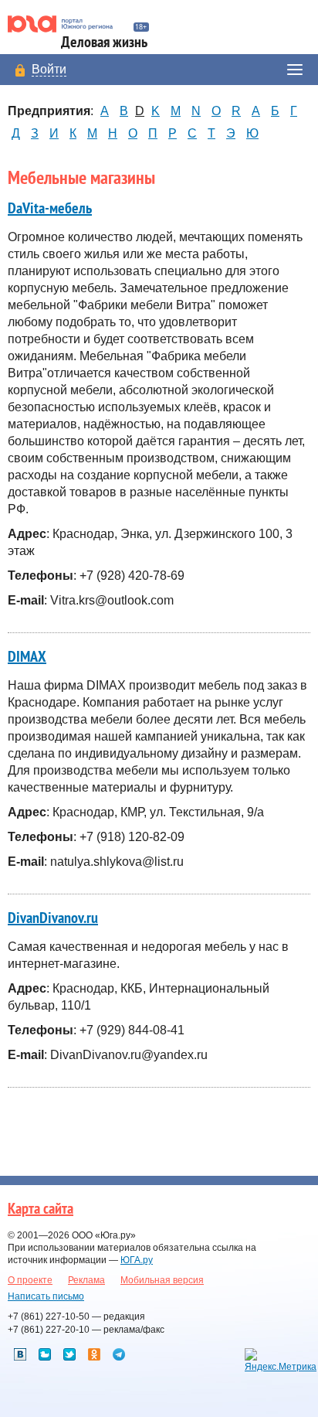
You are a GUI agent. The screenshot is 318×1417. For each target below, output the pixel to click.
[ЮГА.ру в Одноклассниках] (94, 1354)
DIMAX (27, 657)
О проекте (30, 1280)
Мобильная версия (162, 1280)
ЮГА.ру (136, 1260)
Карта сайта (40, 1209)
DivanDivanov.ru (53, 918)
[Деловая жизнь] (67, 23)
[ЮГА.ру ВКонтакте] (20, 1354)
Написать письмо (46, 1296)
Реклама (86, 1280)
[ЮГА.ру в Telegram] (119, 1354)
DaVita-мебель (50, 208)
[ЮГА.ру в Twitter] (69, 1354)
